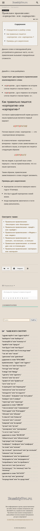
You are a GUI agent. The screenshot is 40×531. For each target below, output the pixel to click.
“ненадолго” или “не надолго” (13, 393)
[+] (27, 298)
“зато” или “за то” (9, 384)
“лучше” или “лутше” (10, 426)
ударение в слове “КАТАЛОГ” (13, 473)
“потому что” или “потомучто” (14, 366)
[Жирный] (4, 298)
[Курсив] (6, 298)
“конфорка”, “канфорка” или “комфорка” (17, 444)
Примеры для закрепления (18, 41)
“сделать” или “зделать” (11, 375)
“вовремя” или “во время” (12, 423)
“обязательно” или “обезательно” (15, 438)
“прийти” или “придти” (11, 344)
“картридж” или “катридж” (12, 441)
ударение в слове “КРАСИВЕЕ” (13, 360)
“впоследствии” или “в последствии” (16, 350)
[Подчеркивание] (8, 298)
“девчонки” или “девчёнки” (12, 357)
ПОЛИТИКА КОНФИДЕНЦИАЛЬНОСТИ (20, 520)
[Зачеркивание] (11, 298)
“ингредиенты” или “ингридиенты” (15, 459)
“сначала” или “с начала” (11, 420)
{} (24, 298)
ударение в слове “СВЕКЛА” (12, 405)
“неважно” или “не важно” (12, 453)
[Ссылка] (22, 298)
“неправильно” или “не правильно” (15, 456)
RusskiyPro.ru (5, 7)
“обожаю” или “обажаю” (11, 414)
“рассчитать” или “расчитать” (13, 465)
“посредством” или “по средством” (15, 479)
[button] (3, 2)
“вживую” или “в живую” (11, 399)
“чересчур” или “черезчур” (12, 402)
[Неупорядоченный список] (15, 298)
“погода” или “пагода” (10, 369)
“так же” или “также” (10, 354)
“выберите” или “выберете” (13, 338)
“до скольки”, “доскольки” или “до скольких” (19, 450)
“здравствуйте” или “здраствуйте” (15, 335)
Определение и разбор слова (19, 30)
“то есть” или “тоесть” (11, 432)
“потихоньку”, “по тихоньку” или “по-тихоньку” (16, 469)
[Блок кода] (20, 298)
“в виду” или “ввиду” (10, 372)
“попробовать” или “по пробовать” (15, 462)
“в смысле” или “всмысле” (12, 417)
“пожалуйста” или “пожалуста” (14, 341)
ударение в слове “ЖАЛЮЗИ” (13, 435)
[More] (28, 268)
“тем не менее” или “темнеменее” (15, 408)
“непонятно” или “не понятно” (14, 390)
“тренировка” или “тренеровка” (14, 429)
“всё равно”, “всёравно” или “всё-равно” (17, 396)
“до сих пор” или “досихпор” (13, 476)
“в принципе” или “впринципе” (14, 387)
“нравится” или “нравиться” (12, 381)
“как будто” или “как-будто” (13, 347)
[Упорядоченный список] (13, 298)
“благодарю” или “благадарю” (13, 411)
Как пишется (14, 7)
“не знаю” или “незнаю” (11, 447)
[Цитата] (18, 298)
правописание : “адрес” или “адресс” (16, 363)
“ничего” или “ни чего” (10, 378)
